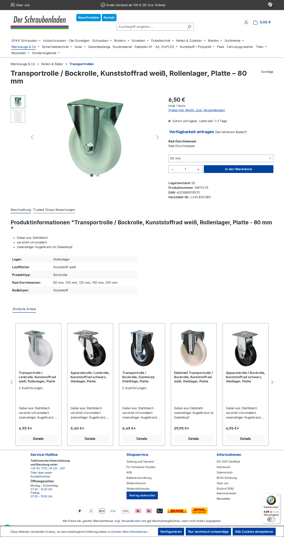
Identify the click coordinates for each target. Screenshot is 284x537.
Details (38, 439)
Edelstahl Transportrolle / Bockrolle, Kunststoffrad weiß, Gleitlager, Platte (193, 377)
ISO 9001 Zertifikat (228, 461)
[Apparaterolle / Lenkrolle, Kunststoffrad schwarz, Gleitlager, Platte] (90, 348)
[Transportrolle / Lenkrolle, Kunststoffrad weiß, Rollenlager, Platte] (38, 348)
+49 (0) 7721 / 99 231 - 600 (48, 468)
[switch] (271, 519)
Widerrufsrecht (136, 483)
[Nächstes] (158, 137)
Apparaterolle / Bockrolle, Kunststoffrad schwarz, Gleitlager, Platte (245, 377)
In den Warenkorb (238, 169)
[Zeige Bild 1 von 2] (91, 175)
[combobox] (150, 27)
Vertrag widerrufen (142, 495)
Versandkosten (130, 521)
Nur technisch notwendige (208, 532)
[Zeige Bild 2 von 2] (97, 175)
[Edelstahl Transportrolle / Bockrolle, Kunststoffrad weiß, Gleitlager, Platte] (193, 348)
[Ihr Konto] (246, 22)
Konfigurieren (171, 532)
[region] (86, 137)
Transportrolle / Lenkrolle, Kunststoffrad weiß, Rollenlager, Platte (37, 377)
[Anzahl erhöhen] (198, 169)
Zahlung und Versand (140, 461)
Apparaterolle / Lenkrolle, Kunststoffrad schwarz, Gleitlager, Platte (90, 377)
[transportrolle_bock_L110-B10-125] (94, 137)
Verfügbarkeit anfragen (192, 131)
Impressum (223, 467)
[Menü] (277, 496)
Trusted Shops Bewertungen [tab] (54, 210)
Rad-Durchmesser (182, 141)
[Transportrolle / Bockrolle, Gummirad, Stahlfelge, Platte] (142, 348)
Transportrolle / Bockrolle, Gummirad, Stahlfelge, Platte (138, 377)
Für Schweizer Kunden (141, 467)
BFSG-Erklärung (227, 477)
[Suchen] (189, 27)
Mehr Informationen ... (136, 531)
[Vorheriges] (32, 137)
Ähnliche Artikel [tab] (24, 309)
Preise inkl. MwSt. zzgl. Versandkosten (196, 110)
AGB (129, 472)
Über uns (23, 5)
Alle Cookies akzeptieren (254, 532)
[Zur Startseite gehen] (40, 22)
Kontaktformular (40, 476)
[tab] (21, 209)
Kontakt (109, 17)
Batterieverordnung (139, 477)
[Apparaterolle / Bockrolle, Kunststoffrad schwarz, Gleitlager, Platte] (245, 348)
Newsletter (223, 498)
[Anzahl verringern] (172, 169)
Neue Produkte (88, 17)
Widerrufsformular (138, 488)
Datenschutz (225, 472)
